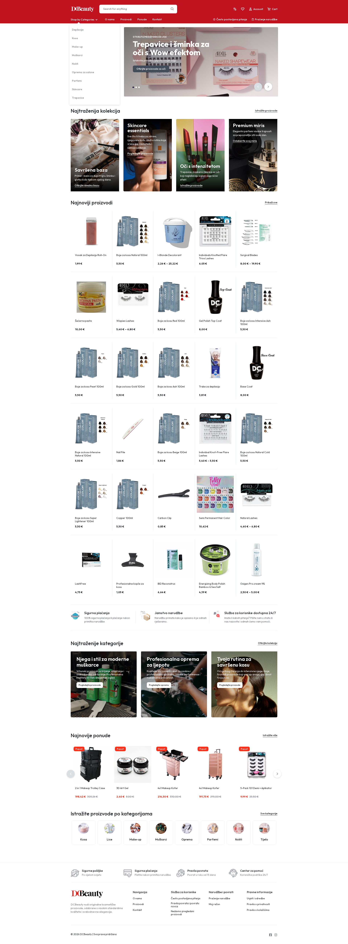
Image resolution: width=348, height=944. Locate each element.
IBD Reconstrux (166, 583)
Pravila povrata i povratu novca (185, 905)
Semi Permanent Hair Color (214, 518)
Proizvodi (126, 19)
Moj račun (214, 904)
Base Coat (246, 386)
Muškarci (77, 55)
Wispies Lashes (125, 320)
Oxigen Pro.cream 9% (252, 583)
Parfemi (77, 80)
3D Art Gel (122, 788)
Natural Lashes (248, 518)
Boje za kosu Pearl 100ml (89, 386)
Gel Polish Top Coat (210, 320)
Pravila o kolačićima (258, 910)
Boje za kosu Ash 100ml (171, 386)
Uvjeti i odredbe (256, 898)
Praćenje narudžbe (266, 19)
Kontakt (157, 19)
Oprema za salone (83, 72)
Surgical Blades (249, 255)
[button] (258, 87)
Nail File (120, 452)
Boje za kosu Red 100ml (171, 320)
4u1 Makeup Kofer (168, 788)
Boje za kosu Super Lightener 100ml (86, 519)
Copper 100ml (124, 518)
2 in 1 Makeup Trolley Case (90, 788)
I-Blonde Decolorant (169, 255)
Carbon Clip (164, 518)
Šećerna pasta (83, 320)
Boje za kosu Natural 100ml (131, 255)
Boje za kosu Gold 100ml (130, 386)
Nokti (75, 63)
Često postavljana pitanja (231, 19)
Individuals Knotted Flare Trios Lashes (213, 256)
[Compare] (235, 9)
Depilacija (78, 29)
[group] (91, 231)
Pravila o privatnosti (258, 904)
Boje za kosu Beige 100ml (172, 452)
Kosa (75, 38)
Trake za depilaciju (209, 386)
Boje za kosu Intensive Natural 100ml (87, 454)
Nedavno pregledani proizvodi (182, 913)
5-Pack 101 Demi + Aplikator (256, 788)
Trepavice (78, 97)
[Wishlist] (243, 9)
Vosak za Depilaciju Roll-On (90, 255)
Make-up (77, 46)
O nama (110, 19)
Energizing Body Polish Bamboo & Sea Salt (212, 585)
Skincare (77, 89)
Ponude (142, 19)
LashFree (80, 583)
